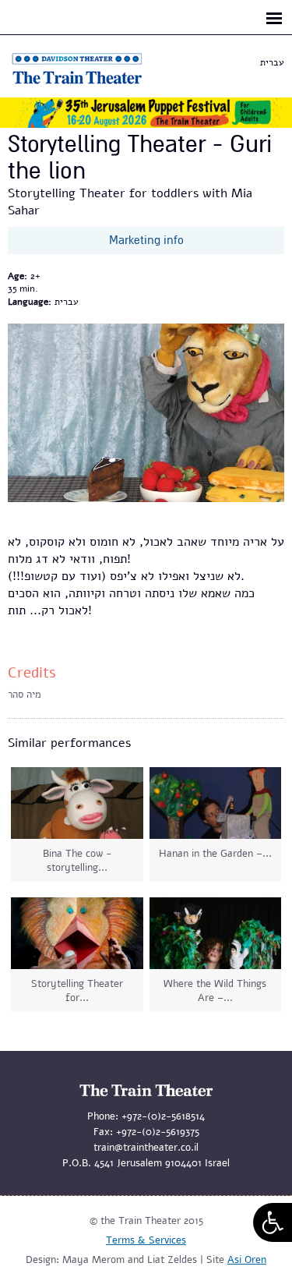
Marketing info (146, 240)
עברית (272, 62)
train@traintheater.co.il (146, 1148)
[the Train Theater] (93, 84)
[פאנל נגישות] (272, 1222)
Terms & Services (146, 1240)
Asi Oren (246, 1260)
